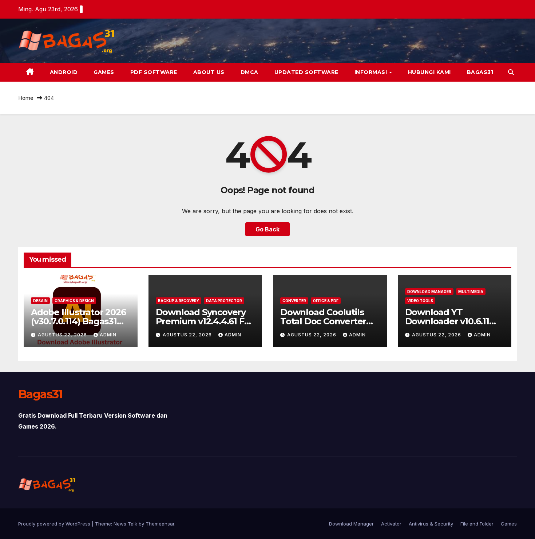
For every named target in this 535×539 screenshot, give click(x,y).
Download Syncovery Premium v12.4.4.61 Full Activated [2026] (205, 321)
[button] (511, 72)
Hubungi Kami (429, 72)
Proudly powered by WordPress (55, 524)
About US (209, 72)
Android (64, 72)
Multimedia (470, 291)
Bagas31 (480, 72)
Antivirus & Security (431, 524)
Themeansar (160, 524)
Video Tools (420, 300)
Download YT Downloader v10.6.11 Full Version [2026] (447, 321)
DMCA (249, 72)
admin (108, 334)
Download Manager (429, 291)
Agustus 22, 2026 (63, 334)
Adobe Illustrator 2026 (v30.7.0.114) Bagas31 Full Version (78, 321)
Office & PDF (325, 300)
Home (25, 97)
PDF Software (153, 72)
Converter (294, 300)
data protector (224, 300)
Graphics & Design (74, 300)
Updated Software (306, 72)
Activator (391, 524)
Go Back (267, 229)
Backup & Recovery (178, 300)
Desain (40, 300)
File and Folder (477, 524)
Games (104, 72)
